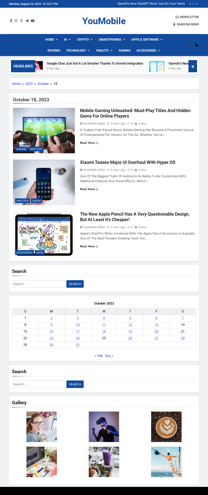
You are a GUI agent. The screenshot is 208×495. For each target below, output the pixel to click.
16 (51, 331)
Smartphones (110, 39)
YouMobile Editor (94, 123)
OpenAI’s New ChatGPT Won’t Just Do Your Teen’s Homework (151, 3)
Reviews (54, 50)
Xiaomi (36, 201)
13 (156, 325)
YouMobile (104, 21)
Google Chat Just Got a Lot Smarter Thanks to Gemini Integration (86, 63)
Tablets (102, 50)
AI (65, 39)
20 (156, 331)
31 (78, 345)
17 (78, 331)
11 (104, 325)
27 (156, 338)
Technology (76, 50)
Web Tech (36, 149)
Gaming (124, 50)
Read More (87, 143)
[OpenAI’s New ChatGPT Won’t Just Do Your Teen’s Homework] (148, 68)
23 (51, 338)
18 (104, 331)
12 (130, 325)
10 (78, 325)
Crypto (83, 39)
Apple (39, 252)
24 (78, 338)
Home (49, 39)
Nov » (109, 356)
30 (51, 345)
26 (130, 338)
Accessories (146, 50)
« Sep (99, 356)
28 (183, 338)
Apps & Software (145, 39)
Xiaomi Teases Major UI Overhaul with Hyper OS (127, 162)
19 (130, 331)
